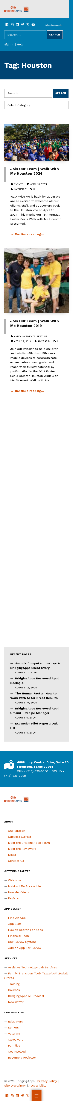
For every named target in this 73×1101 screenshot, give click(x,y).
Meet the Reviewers (22, 848)
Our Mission (16, 830)
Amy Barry (20, 189)
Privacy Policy (47, 1081)
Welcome (14, 880)
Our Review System (22, 942)
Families (14, 1045)
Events (18, 184)
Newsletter (16, 1002)
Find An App (17, 918)
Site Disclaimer (15, 1085)
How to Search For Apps (25, 930)
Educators (15, 1021)
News (12, 855)
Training (14, 984)
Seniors (13, 1027)
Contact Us (16, 861)
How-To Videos (18, 892)
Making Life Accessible (24, 886)
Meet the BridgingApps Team (29, 842)
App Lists (15, 924)
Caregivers (15, 1039)
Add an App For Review (24, 948)
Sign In (9, 44)
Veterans (14, 1033)
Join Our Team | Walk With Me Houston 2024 (34, 171)
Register (14, 898)
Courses (14, 990)
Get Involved (17, 1051)
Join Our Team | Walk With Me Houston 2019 (34, 323)
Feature (42, 336)
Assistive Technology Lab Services (32, 967)
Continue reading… (29, 234)
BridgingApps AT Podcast (26, 996)
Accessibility (37, 1085)
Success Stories (19, 836)
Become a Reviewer (22, 1057)
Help (20, 44)
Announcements (25, 336)
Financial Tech (18, 936)
